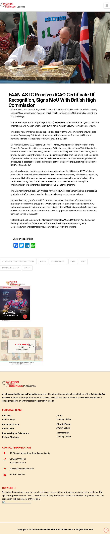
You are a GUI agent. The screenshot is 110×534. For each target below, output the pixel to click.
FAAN (73, 261)
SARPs (27, 268)
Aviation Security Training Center (18, 261)
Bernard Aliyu (58, 261)
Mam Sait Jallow (10, 268)
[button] (107, 5)
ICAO (83, 261)
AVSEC (43, 261)
